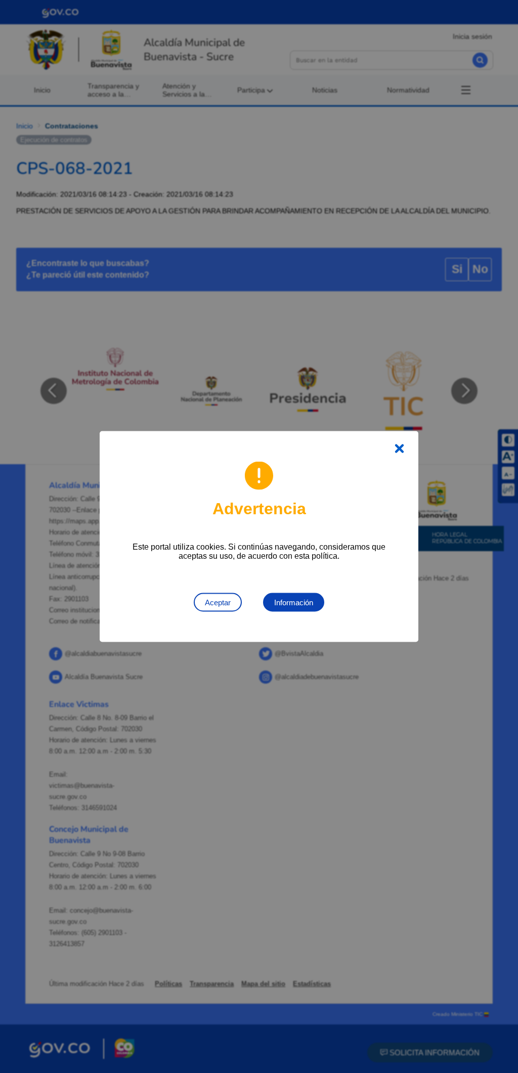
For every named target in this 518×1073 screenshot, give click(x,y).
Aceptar (218, 602)
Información (293, 602)
